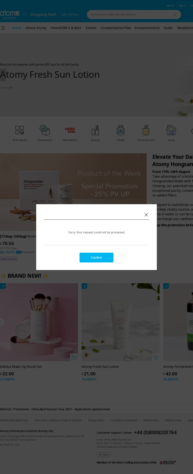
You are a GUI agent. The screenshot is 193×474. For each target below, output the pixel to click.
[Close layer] (146, 215)
